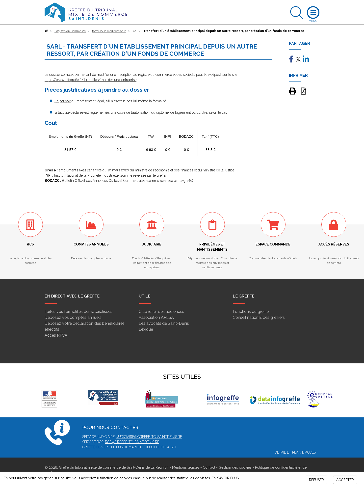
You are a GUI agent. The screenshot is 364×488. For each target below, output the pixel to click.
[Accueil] (46, 31)
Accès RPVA (56, 335)
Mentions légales (185, 467)
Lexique (146, 329)
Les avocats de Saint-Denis (164, 323)
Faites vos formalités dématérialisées (78, 311)
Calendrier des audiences (161, 311)
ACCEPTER (345, 480)
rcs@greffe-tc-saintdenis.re (132, 442)
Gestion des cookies (235, 467)
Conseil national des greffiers (259, 317)
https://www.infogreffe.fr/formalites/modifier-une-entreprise (90, 80)
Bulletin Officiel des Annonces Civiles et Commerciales (103, 181)
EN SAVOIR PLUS (225, 478)
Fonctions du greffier (251, 311)
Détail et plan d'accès (295, 452)
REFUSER (316, 480)
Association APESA (156, 317)
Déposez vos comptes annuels (73, 317)
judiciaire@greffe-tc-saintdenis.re (149, 437)
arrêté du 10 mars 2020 (111, 170)
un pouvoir (62, 101)
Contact (209, 467)
